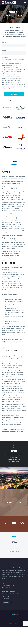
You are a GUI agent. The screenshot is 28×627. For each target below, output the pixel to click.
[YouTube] (16, 614)
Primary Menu (25, 2)
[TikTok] (18, 614)
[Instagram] (14, 614)
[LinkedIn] (12, 614)
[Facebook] (10, 614)
